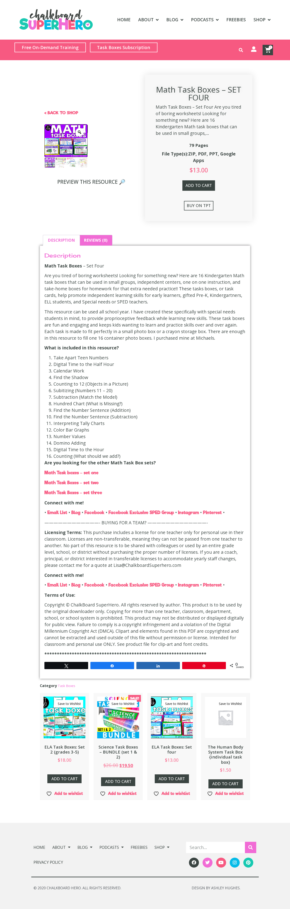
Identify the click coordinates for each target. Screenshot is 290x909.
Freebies (236, 20)
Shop (260, 20)
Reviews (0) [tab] (95, 240)
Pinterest (213, 512)
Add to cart (199, 185)
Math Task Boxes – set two (71, 482)
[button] (240, 50)
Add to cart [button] (64, 778)
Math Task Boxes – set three (73, 492)
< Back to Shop (61, 112)
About (146, 20)
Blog (172, 20)
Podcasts (202, 20)
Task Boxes (66, 686)
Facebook (95, 512)
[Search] (250, 847)
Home (123, 20)
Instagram (189, 512)
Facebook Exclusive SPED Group (142, 512)
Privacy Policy (48, 862)
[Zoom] (79, 132)
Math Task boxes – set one (71, 472)
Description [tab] (61, 240)
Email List (57, 512)
